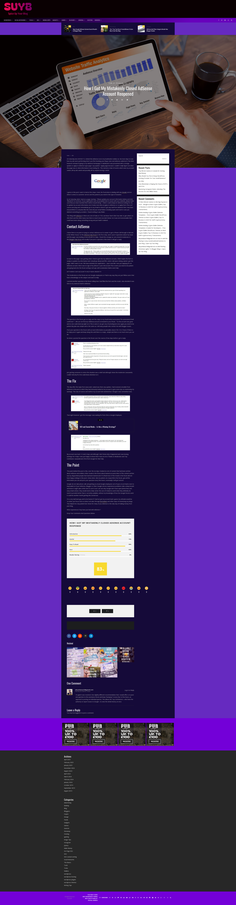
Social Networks (20, 20)
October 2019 (68, 785)
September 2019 (69, 788)
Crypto (66, 814)
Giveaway (67, 831)
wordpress (67, 874)
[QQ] (152, 897)
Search (141, 156)
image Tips (67, 840)
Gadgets (55, 20)
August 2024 (68, 771)
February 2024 (68, 779)
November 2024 (69, 768)
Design (66, 817)
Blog (65, 808)
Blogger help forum (75, 239)
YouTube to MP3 (92, 895)
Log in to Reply (129, 690)
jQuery (66, 845)
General (81, 20)
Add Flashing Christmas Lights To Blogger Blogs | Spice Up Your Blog (152, 249)
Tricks (66, 868)
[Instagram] (115, 897)
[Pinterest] (121, 897)
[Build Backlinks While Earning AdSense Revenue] (108, 654)
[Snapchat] (155, 897)
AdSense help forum (90, 235)
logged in (78, 713)
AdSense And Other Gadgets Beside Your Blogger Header (157, 30)
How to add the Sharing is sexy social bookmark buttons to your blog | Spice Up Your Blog (153, 240)
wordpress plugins (70, 879)
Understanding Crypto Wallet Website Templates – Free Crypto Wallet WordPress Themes (153, 214)
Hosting (90, 20)
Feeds (66, 820)
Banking (97, 20)
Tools (31, 20)
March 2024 (68, 776)
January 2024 (68, 782)
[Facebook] (218, 20)
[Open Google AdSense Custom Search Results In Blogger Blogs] (125, 654)
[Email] (122, 99)
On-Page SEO (68, 851)
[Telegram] (144, 897)
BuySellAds (103, 501)
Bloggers (67, 811)
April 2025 (67, 759)
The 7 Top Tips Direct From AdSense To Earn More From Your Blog (121, 30)
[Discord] (149, 897)
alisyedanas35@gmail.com (147, 238)
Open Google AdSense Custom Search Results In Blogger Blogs (85, 30)
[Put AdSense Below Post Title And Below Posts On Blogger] (92, 654)
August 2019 (68, 791)
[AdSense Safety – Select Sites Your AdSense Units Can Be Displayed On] (75, 669)
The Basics (67, 862)
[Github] (138, 897)
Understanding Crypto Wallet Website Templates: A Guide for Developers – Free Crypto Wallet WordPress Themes (152, 227)
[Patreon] (118, 897)
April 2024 (67, 774)
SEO (38, 20)
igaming (66, 837)
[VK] (141, 897)
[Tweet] (112, 99)
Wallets (66, 871)
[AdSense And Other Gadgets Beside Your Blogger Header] (108, 669)
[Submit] (117, 99)
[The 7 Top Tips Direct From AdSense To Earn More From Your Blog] (92, 669)
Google (124, 192)
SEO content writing (70, 857)
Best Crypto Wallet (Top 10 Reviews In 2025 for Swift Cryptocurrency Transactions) (153, 206)
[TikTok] (129, 897)
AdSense (79, 216)
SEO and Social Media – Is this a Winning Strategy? (98, 427)
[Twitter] (221, 20)
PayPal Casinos (93, 900)
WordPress (7, 20)
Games (63, 20)
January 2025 (68, 765)
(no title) (141, 181)
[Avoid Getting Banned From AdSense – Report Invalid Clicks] (75, 654)
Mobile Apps (46, 20)
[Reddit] (123, 897)
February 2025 (68, 762)
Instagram (67, 842)
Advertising (113, 26)
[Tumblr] (135, 897)
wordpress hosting (70, 877)
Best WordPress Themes (90, 896)
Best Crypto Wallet (91, 898)
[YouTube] (225, 20)
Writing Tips (68, 885)
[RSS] (158, 897)
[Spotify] (146, 897)
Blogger (72, 20)
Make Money (68, 848)
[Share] (107, 99)
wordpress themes (70, 882)
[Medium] (132, 897)
